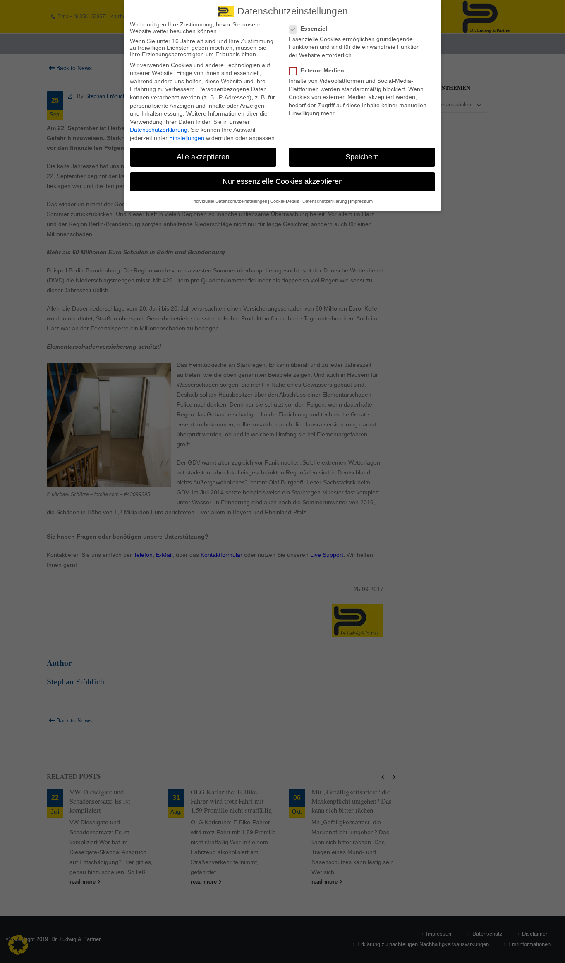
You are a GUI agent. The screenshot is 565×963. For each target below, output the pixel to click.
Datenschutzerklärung (158, 129)
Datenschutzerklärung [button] (324, 201)
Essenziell (314, 28)
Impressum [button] (361, 201)
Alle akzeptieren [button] (203, 157)
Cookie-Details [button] (284, 201)
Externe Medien (322, 70)
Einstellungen (186, 138)
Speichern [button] (362, 157)
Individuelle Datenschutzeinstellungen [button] (229, 201)
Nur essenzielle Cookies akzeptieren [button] (283, 181)
